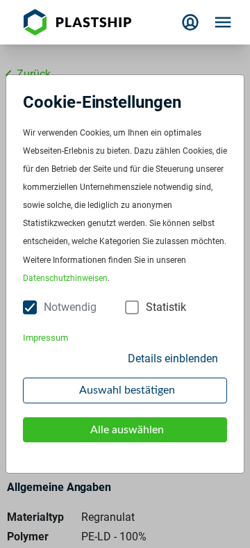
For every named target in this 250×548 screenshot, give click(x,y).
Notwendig (70, 307)
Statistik (166, 307)
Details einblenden (173, 358)
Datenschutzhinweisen (65, 278)
